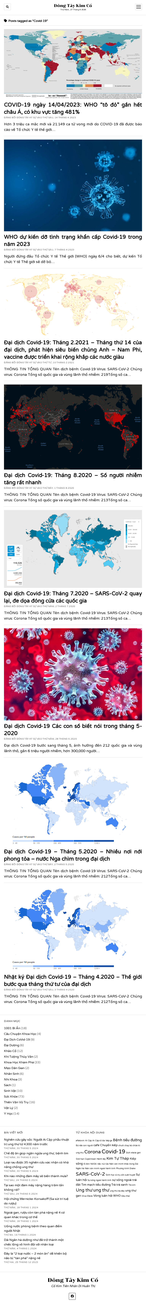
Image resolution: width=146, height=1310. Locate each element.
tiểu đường (103, 1184)
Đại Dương (11, 1045)
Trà (113, 1184)
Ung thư (84, 1190)
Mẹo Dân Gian (14, 1068)
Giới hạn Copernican (86, 1159)
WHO (117, 1195)
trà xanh (122, 1184)
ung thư (101, 1190)
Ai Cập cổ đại (98, 1140)
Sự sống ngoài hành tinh (99, 1180)
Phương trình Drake (126, 1168)
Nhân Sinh (11, 1074)
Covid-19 (113, 1151)
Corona (92, 1152)
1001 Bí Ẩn (12, 1028)
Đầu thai (125, 1196)
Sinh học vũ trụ (113, 1175)
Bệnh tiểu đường (127, 1140)
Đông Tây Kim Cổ (73, 5)
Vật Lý (8, 1108)
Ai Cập (88, 1140)
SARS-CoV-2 (90, 1174)
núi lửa (105, 1164)
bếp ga (109, 1140)
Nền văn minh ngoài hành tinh (100, 1168)
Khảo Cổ (10, 1051)
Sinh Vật (10, 1091)
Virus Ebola (87, 1196)
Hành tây (101, 1159)
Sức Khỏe (11, 1096)
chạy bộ (128, 1145)
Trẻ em (132, 1185)
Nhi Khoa (10, 1079)
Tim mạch (88, 1184)
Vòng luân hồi (102, 1195)
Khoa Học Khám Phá (19, 1062)
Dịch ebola (131, 1152)
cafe (96, 1145)
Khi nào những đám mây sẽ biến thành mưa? (36, 1176)
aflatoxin (80, 1140)
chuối (121, 1145)
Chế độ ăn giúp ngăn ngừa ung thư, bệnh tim (36, 1153)
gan (139, 1152)
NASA (93, 1164)
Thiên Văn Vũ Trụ (16, 1102)
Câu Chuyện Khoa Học (20, 1034)
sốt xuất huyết (128, 1175)
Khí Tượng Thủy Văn (18, 1057)
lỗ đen (86, 1164)
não (99, 1164)
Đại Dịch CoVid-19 (17, 1040)
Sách (7, 1085)
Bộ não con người (84, 1145)
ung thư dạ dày (117, 1191)
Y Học (8, 1114)
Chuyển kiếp (109, 1145)
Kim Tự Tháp (117, 1158)
